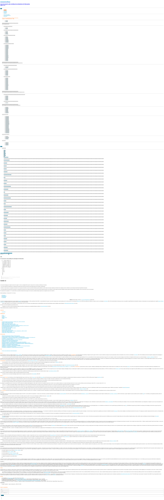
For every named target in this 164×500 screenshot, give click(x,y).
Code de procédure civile (7, 15)
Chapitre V (5, 13)
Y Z (4, 156)
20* (4, 263)
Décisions (4, 253)
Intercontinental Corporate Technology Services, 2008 (59, 366)
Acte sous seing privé (104, 464)
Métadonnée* (5, 224)
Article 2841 (3, 311)
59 (10, 262)
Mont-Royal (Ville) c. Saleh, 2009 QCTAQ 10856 (9, 327)
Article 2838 (42, 377)
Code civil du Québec (7, 14)
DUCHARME (135, 431)
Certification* (5, 171)
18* (4, 261)
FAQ (6, 253)
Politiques (3, 498)
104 (3, 271)
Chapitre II (5, 10)
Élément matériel (64, 425)
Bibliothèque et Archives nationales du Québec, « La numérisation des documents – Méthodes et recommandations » (17, 343)
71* (2, 273)
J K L (4, 152)
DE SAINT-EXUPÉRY (48, 355)
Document (5, 183)
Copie (4, 177)
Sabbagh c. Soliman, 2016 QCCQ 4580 (7, 322)
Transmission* (6, 247)
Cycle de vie (5, 180)
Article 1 (128, 366)
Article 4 (68, 436)
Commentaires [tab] (4, 297)
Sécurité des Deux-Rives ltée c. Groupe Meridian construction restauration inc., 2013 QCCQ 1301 (15, 325)
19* (4, 262)
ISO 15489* (5, 218)
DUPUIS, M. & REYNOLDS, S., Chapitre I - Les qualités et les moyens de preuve (13, 336)
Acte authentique (6, 157)
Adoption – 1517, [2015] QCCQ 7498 (7, 323)
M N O (5, 153)
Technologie (5, 238)
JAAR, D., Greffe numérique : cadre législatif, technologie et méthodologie (12, 339)
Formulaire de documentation (8, 206)
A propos (3, 497)
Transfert (5, 244)
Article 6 (82, 465)
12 (3, 263)
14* (3, 265)
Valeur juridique (6, 250)
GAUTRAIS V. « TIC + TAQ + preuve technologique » (9, 341)
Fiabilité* (124, 387)
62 (10, 265)
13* (3, 264)
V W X (5, 155)
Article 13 (159, 301)
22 (4, 265)
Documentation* (6, 189)
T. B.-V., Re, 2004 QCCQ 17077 (6, 329)
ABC (1, 146)
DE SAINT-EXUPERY (44, 306)
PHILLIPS (78, 301)
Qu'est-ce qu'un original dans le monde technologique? (9, 350)
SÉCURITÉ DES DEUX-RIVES (69, 303)
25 (5, 260)
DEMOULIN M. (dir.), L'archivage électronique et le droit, (10, 340)
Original (19, 301)
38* (7, 265)
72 (2, 274)
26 (5, 261)
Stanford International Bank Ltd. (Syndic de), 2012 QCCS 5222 (10, 326)
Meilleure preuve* (6, 221)
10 (3, 261)
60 (10, 263)
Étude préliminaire (9, 253)
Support (5, 235)
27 (5, 262)
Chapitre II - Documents (5, 277)
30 (5, 265)
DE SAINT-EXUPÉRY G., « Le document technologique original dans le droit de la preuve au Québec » (16, 342)
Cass (126, 405)
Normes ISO (5, 16)
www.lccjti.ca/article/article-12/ (86, 299)
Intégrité (5, 209)
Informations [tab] (3, 295)
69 (2, 271)
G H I (4, 151)
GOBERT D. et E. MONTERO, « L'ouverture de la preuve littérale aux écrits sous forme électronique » (16, 345)
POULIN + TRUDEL (19, 354)
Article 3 (65, 436)
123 (1, 8)
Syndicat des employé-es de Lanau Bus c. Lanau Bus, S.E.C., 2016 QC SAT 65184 (13, 321)
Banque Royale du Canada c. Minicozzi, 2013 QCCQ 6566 (10, 324)
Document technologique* (7, 186)
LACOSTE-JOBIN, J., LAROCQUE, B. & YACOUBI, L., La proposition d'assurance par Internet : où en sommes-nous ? (18, 337)
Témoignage (53, 425)
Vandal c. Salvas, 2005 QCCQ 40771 (7, 331)
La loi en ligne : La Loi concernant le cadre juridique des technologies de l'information (28, 480)
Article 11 (36, 360)
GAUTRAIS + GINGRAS (113, 393)
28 (5, 263)
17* (4, 260)
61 (10, 264)
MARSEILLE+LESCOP (15, 454)
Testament (5, 241)
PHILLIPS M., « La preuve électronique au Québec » (9, 346)
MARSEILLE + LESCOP (84, 393)
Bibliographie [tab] (4, 296)
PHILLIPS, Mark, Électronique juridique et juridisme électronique (11, 335)
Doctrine (1, 253)
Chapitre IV (5, 12)
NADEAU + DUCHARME (109, 401)
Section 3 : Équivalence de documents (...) (7, 278)
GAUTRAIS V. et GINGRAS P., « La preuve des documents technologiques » (12, 347)
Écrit (31, 425)
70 (2, 272)
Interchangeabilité (6, 212)
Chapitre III (5, 11)
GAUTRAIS (106, 301)
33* (7, 260)
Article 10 (32, 360)
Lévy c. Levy (69, 366)
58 (10, 261)
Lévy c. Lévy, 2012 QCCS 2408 (6, 328)
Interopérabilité (6, 215)
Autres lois (5, 168)
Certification (144, 463)
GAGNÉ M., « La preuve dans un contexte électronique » (10, 344)
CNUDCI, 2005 (118, 368)
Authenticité (127, 387)
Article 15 (47, 474)
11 (3, 262)
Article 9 (29, 360)
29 (5, 264)
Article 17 (54, 474)
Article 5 (34, 377)
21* (4, 264)
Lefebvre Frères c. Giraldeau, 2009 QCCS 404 (8, 332)
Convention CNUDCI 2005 (7, 174)
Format (5, 203)
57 (10, 260)
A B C (5, 150)
